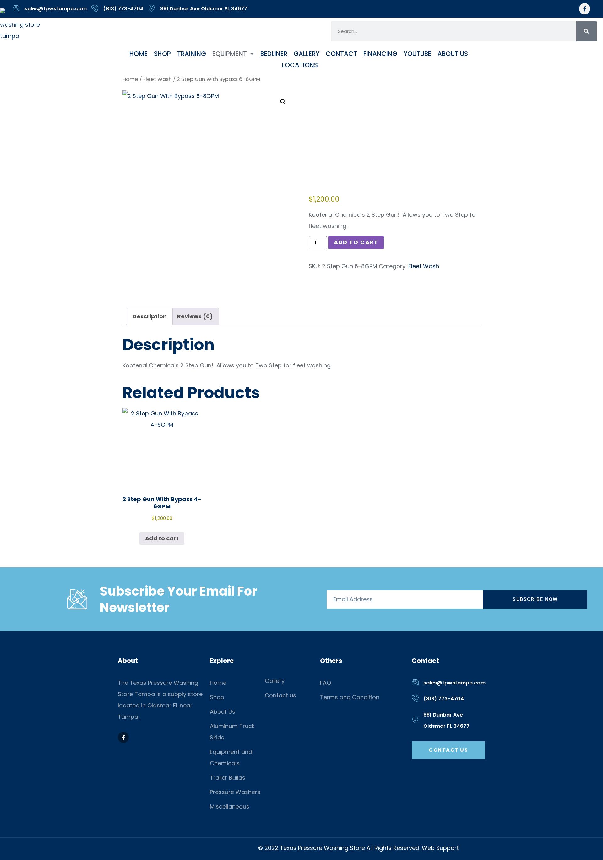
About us (452, 53)
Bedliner (273, 53)
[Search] (586, 31)
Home (138, 53)
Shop (162, 53)
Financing (380, 53)
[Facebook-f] (584, 8)
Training (191, 53)
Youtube (417, 53)
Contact (341, 53)
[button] (283, 101)
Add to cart (356, 242)
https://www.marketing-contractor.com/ (200, 848)
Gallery (306, 53)
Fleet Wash (157, 79)
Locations (300, 65)
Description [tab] (150, 316)
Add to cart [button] (162, 538)
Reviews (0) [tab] (195, 316)
